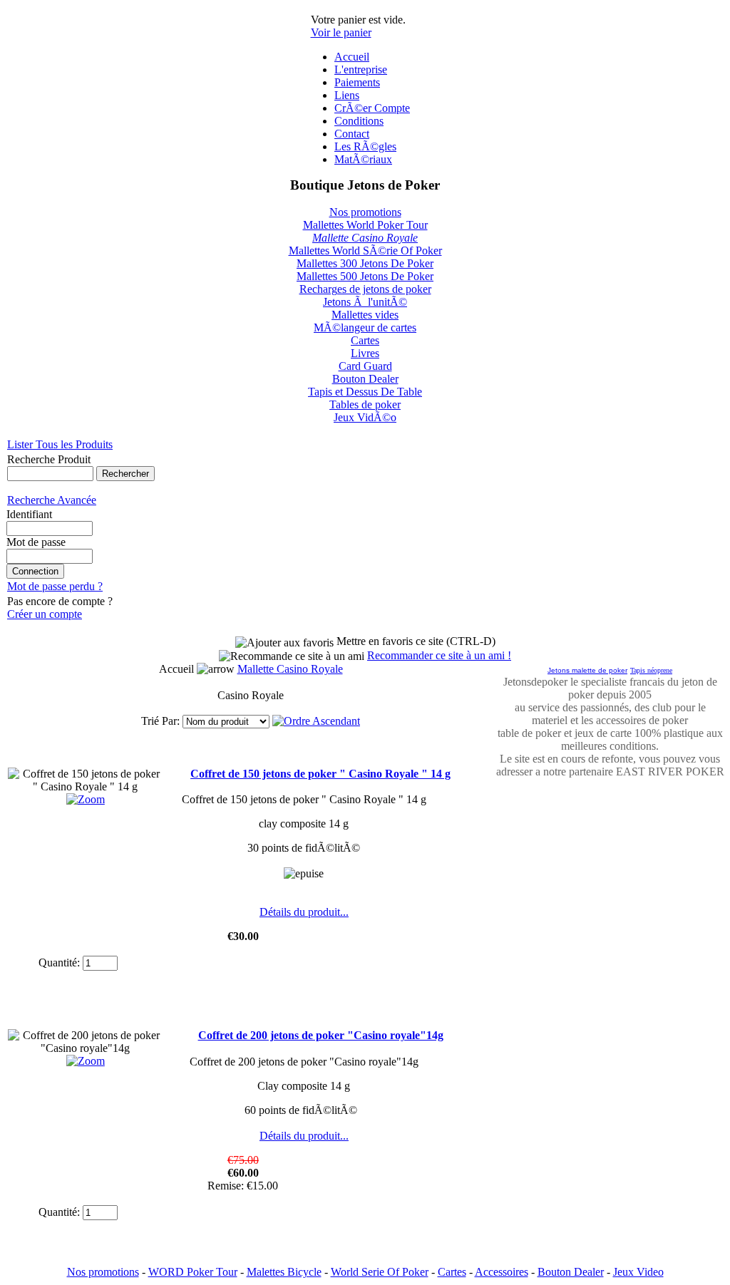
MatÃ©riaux (363, 159)
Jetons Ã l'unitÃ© (365, 302)
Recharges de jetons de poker (365, 289)
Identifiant (29, 514)
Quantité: (59, 962)
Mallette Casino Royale (365, 238)
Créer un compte (44, 614)
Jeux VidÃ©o (365, 417)
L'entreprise (360, 69)
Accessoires (501, 1272)
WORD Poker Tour (192, 1272)
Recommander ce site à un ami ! (439, 655)
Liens (346, 95)
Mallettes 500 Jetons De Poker (365, 276)
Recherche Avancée (51, 500)
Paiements (357, 82)
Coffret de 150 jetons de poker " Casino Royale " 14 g (320, 774)
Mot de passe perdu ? (55, 586)
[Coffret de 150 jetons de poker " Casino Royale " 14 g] (85, 799)
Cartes (365, 340)
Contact (351, 134)
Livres (365, 353)
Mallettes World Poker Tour (365, 225)
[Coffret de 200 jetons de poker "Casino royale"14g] (85, 1061)
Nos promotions (365, 212)
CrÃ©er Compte (372, 108)
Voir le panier (341, 32)
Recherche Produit (49, 459)
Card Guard (365, 366)
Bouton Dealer (365, 379)
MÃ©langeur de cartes (365, 327)
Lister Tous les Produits (60, 444)
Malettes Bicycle (284, 1272)
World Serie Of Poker (379, 1272)
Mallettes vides (365, 315)
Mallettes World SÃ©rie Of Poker (365, 250)
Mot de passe (36, 542)
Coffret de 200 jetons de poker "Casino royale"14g (320, 1035)
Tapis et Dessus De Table (365, 392)
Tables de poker (365, 404)
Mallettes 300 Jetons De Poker (365, 263)
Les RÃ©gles (365, 146)
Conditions (359, 121)
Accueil (351, 57)
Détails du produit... (304, 912)
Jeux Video (638, 1272)
